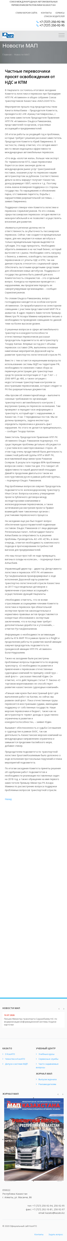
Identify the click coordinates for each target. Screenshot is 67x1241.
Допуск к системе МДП (16, 1063)
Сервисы (60, 13)
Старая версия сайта (26, 13)
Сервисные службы (48, 1058)
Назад (8, 799)
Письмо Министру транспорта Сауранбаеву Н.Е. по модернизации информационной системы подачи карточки (30, 1021)
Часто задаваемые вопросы (47, 1065)
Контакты (46, 13)
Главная (7, 54)
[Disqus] (33, 856)
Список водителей (54, 16)
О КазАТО (10, 1054)
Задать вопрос (55, 1234)
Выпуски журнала (48, 1079)
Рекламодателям (47, 1084)
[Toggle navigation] (62, 35)
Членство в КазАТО (15, 1058)
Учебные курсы (46, 1054)
